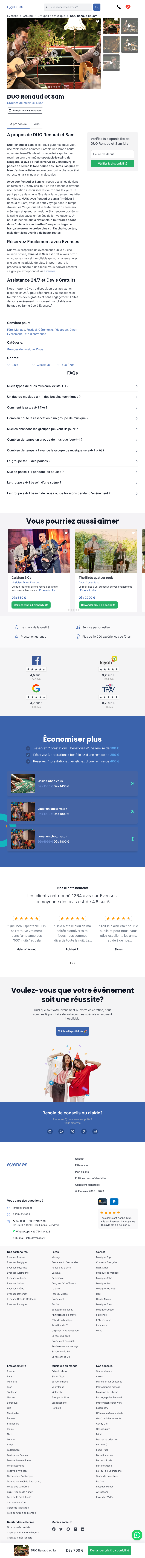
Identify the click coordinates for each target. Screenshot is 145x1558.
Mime (99, 1434)
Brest (10, 1444)
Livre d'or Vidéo (105, 1497)
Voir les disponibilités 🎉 (72, 1031)
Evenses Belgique (17, 1262)
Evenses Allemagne (18, 1272)
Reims (10, 1428)
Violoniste (57, 1392)
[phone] (72, 1131)
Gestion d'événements (108, 1418)
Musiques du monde (64, 1366)
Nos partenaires (17, 1252)
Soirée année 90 (61, 1356)
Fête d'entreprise (35, 334)
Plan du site (82, 1171)
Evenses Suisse (15, 1283)
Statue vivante (104, 1371)
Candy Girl (102, 1423)
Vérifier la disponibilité (112, 163)
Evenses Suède (15, 1288)
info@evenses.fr (35, 1237)
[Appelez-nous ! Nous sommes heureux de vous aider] (118, 7)
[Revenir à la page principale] (15, 7)
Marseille (12, 1381)
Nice (9, 1434)
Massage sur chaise (107, 1392)
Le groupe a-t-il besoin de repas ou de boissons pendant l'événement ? (59, 493)
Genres (100, 1252)
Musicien (16, 582)
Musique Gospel (105, 1309)
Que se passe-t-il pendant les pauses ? (35, 472)
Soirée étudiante (61, 1335)
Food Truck (102, 1449)
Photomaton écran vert (109, 1402)
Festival (32, 329)
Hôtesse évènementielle (109, 1413)
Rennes (11, 1418)
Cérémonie (45, 329)
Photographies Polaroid (109, 1397)
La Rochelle (13, 1449)
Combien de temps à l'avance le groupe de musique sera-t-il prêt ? (55, 450)
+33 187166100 (36, 1221)
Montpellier (13, 1413)
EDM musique (103, 1319)
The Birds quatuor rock (88, 530)
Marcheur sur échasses (109, 1381)
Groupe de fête (60, 1397)
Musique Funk (104, 1304)
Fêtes (55, 1252)
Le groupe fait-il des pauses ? (28, 461)
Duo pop (35, 582)
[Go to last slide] (11, 53)
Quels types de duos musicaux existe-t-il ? (37, 386)
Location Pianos (105, 1486)
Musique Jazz (103, 1283)
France (11, 1371)
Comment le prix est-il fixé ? (27, 407)
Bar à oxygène (104, 1465)
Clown (99, 1376)
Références (81, 1165)
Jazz (15, 364)
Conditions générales (87, 1184)
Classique (43, 364)
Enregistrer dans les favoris (27, 110)
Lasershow (102, 1407)
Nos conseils (104, 1366)
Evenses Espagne (17, 1304)
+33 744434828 (40, 1231)
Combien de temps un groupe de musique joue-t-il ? (45, 439)
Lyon (9, 1386)
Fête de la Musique (62, 1319)
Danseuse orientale (107, 1439)
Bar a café (101, 1444)
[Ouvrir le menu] (136, 7)
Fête (10, 329)
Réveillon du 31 (60, 1325)
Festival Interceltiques (19, 1460)
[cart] (128, 7)
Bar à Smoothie (104, 1455)
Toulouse (12, 1392)
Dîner (72, 329)
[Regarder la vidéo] (54, 53)
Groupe (28, 16)
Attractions (102, 1491)
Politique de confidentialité (90, 1178)
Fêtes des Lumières (18, 1486)
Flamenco (101, 1314)
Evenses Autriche (17, 1278)
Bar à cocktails (104, 1460)
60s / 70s (68, 364)
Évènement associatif (63, 1341)
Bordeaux (12, 1402)
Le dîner (56, 1288)
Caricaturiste (103, 1428)
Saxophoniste (59, 1402)
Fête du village (60, 1293)
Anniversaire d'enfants (64, 1314)
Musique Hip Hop (105, 1288)
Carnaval (56, 1272)
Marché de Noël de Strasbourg (24, 1481)
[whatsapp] (61, 1131)
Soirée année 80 (61, 1351)
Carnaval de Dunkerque (20, 1476)
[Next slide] (96, 53)
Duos (39, 103)
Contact (79, 1158)
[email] (50, 1131)
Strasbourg (13, 1423)
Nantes (11, 1397)
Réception (61, 329)
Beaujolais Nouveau (62, 1309)
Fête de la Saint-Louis (19, 1497)
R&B (98, 1293)
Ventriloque (58, 1386)
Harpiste (56, 1407)
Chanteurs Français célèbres (23, 1532)
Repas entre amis (61, 1267)
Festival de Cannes (17, 1455)
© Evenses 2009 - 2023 (89, 1191)
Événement (14, 334)
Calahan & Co (16, 574)
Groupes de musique (51, 16)
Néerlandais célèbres (20, 1522)
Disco (99, 1330)
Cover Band (93, 582)
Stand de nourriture (107, 1476)
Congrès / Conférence (64, 1283)
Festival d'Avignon (17, 1470)
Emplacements (16, 1366)
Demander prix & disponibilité (31, 604)
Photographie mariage (108, 1386)
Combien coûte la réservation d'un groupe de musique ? (47, 418)
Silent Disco (58, 1376)
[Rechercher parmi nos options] (96, 7)
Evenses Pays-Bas (17, 1267)
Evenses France (16, 1257)
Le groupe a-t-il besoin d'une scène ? (34, 482)
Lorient (11, 1439)
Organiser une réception (65, 1330)
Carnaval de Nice (16, 1502)
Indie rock (101, 1325)
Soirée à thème (60, 1381)
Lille (9, 1407)
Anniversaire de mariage (65, 1346)
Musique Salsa (104, 1278)
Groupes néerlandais (18, 1527)
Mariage (19, 329)
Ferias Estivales (15, 1465)
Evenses (12, 16)
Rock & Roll (102, 1267)
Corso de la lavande (18, 1507)
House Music (103, 1299)
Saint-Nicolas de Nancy (20, 1491)
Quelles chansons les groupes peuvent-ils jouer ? (42, 429)
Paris (9, 1376)
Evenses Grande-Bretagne (21, 1299)
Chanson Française (106, 1262)
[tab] (49, 87)
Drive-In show (59, 1371)
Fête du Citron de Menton (21, 1512)
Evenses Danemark (17, 1293)
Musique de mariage (107, 1272)
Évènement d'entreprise (65, 1262)
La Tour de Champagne (109, 1470)
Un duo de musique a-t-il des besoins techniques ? (44, 396)
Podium (100, 1481)
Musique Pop (103, 1257)
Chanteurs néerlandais (19, 1537)
